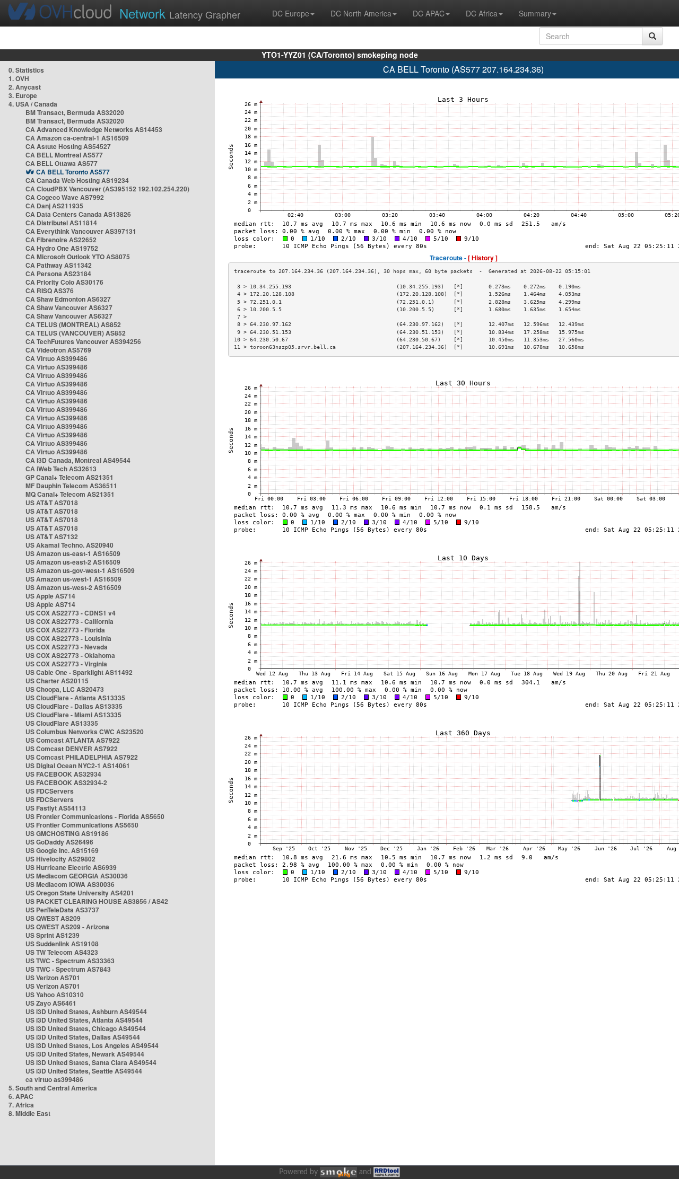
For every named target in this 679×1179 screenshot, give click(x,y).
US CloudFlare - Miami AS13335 (73, 714)
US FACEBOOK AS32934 (63, 774)
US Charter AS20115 (57, 680)
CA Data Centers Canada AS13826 (78, 214)
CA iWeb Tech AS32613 (61, 468)
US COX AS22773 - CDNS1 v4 (70, 613)
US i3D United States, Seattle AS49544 (83, 1071)
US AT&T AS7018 (51, 502)
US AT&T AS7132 (51, 536)
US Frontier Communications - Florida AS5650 (94, 816)
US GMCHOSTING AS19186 (67, 833)
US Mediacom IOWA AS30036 (70, 884)
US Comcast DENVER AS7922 (71, 748)
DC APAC (429, 13)
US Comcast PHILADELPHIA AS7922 (81, 757)
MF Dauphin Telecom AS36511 (71, 485)
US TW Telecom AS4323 (61, 952)
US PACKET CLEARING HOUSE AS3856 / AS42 (96, 901)
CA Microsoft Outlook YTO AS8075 (77, 256)
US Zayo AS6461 (50, 1003)
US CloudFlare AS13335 (61, 723)
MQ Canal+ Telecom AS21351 (70, 494)
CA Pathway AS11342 (58, 265)
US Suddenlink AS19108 (62, 943)
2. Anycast (24, 87)
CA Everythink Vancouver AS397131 (80, 231)
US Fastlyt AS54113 (55, 808)
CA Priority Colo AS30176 (64, 282)
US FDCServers (49, 791)
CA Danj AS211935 (54, 205)
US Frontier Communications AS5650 (81, 825)
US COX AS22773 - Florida (65, 630)
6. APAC (20, 1096)
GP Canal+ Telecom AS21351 (69, 477)
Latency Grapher (179, 13)
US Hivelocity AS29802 (60, 859)
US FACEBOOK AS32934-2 (66, 782)
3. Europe (22, 95)
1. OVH (18, 78)
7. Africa (21, 1105)
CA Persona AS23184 (58, 273)
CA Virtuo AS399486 (56, 358)
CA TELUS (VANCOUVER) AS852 (75, 333)
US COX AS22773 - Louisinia (68, 638)
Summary (535, 13)
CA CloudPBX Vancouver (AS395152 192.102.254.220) (107, 188)
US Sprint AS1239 (52, 935)
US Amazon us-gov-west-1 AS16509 (80, 570)
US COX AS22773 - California (69, 621)
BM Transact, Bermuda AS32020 (74, 112)
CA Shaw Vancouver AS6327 (68, 307)
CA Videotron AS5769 (58, 350)
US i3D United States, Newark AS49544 (84, 1054)
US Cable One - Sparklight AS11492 (79, 672)
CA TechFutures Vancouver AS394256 (83, 341)
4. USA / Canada (32, 104)
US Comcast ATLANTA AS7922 (72, 740)
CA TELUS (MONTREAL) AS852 (73, 324)
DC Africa (482, 13)
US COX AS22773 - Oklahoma (70, 655)
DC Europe (290, 13)
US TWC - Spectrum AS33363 (70, 960)
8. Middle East (29, 1113)
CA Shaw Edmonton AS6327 (68, 299)
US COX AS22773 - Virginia (66, 663)
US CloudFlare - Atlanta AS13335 (75, 697)
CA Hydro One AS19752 (61, 248)
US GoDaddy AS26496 (59, 842)
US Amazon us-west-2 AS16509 (73, 587)
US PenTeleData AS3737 (62, 909)
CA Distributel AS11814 (61, 222)
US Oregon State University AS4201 (79, 893)
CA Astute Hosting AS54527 (68, 146)
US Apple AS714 (50, 596)
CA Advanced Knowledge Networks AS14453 (93, 129)
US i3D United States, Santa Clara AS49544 (90, 1062)
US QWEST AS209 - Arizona (67, 926)
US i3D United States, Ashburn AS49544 (86, 1011)
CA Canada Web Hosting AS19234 (77, 180)
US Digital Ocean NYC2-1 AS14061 (77, 765)
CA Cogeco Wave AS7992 (64, 197)
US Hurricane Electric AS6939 (71, 867)
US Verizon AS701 (52, 977)
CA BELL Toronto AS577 (73, 172)
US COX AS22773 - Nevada (66, 647)
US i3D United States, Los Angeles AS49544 (92, 1045)
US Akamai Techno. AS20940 (69, 545)
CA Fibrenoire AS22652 (61, 239)
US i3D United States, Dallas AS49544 (82, 1037)
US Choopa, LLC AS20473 (64, 689)
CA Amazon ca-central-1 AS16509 (77, 138)
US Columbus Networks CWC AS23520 (84, 731)
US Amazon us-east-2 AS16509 (72, 562)
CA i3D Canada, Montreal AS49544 (77, 460)
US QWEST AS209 (53, 918)
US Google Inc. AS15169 (62, 850)
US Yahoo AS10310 (54, 994)
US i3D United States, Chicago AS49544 (85, 1028)
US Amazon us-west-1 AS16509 (73, 579)
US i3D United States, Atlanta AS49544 (84, 1020)
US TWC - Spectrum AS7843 (68, 969)
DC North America (360, 13)
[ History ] (483, 257)
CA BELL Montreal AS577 (64, 155)
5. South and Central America (52, 1088)
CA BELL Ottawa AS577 (61, 163)
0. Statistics (26, 70)
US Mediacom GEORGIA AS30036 (76, 876)
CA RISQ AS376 (49, 290)
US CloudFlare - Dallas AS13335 (74, 706)
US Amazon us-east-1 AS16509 (72, 553)
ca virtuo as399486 (54, 1079)
